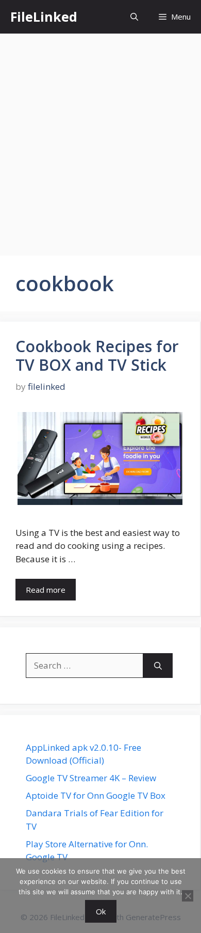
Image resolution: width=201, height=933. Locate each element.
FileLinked (43, 16)
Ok (101, 911)
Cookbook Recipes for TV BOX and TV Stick (97, 355)
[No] (187, 896)
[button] (134, 17)
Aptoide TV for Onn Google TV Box (95, 795)
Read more (45, 589)
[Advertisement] (100, 139)
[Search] (158, 665)
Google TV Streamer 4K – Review (91, 778)
